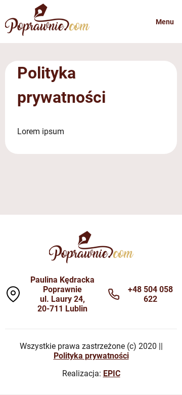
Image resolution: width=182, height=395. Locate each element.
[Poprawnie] (47, 33)
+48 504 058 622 (150, 294)
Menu (165, 22)
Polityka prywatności (91, 356)
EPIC (111, 373)
